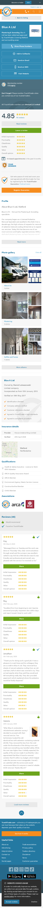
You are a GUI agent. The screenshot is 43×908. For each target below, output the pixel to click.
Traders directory (28, 851)
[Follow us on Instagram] (21, 869)
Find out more (25, 184)
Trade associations (29, 844)
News (4, 857)
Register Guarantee (21, 190)
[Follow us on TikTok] (32, 869)
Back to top (21, 812)
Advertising (6, 848)
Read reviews (21, 124)
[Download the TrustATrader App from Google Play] (14, 876)
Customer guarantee (30, 861)
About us (5, 844)
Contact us (6, 854)
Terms (24, 857)
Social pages (6, 861)
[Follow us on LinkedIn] (27, 869)
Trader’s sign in (35, 7)
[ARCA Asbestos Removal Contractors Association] (18, 504)
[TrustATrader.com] (6, 504)
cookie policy (9, 896)
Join (27, 2)
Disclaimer (26, 854)
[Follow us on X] (16, 869)
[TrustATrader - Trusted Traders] (7, 10)
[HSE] (30, 504)
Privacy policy (27, 848)
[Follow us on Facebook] (11, 869)
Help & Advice (7, 851)
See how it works (21, 833)
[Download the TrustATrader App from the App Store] (29, 876)
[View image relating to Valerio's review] (35, 732)
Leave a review (21, 130)
